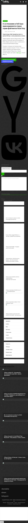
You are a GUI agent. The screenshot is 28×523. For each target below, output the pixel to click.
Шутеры (8, 329)
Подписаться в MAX (7, 61)
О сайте (15, 502)
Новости (8, 344)
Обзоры (8, 346)
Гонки (7, 335)
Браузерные (9, 355)
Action (7, 324)
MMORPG (8, 321)
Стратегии (8, 332)
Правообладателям (17, 503)
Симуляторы (9, 337)
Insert (2, 522)
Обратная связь (10, 502)
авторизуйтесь (5, 164)
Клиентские (9, 352)
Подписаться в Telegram (9, 59)
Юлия (6, 31)
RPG (7, 326)
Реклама (4, 502)
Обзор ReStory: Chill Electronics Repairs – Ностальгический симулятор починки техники (13, 260)
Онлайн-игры (9, 349)
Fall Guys (19, 52)
